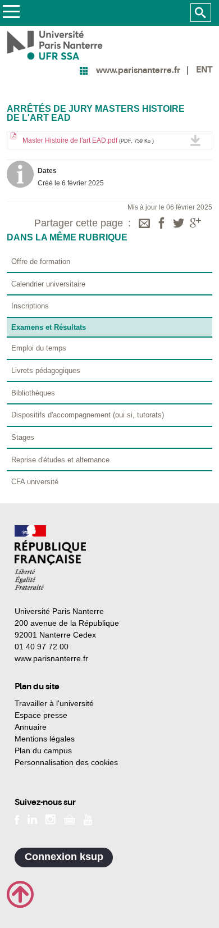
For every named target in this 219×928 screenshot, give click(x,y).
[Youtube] (88, 818)
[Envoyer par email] (144, 224)
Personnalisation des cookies (66, 762)
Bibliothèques (33, 393)
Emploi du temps (38, 348)
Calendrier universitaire (48, 284)
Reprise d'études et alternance (60, 460)
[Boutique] (69, 818)
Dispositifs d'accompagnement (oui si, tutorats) (87, 415)
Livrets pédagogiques (45, 370)
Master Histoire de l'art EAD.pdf (87, 140)
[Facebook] (161, 224)
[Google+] (195, 224)
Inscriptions (30, 306)
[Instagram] (50, 818)
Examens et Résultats (48, 327)
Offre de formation (40, 261)
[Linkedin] (32, 818)
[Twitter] (178, 224)
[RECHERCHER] (200, 12)
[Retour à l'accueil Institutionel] (50, 557)
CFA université (34, 481)
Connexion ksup (64, 856)
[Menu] (11, 13)
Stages (22, 437)
